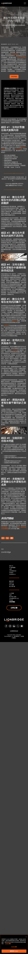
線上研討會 (12, 586)
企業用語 (6, 325)
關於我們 (11, 581)
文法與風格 (14, 350)
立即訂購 (14, 608)
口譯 (10, 569)
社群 (10, 595)
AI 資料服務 (12, 567)
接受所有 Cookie (14, 951)
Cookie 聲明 (8, 943)
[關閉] (26, 937)
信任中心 (11, 583)
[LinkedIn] (14, 626)
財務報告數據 (15, 54)
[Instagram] (10, 626)
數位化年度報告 (21, 57)
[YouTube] (21, 626)
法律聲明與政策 (14, 631)
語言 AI (11, 566)
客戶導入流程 (12, 596)
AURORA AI (12, 574)
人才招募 (11, 593)
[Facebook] (6, 626)
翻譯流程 (14, 321)
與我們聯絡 (14, 76)
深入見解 (11, 584)
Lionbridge (18, 149)
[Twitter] (17, 626)
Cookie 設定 (14, 946)
